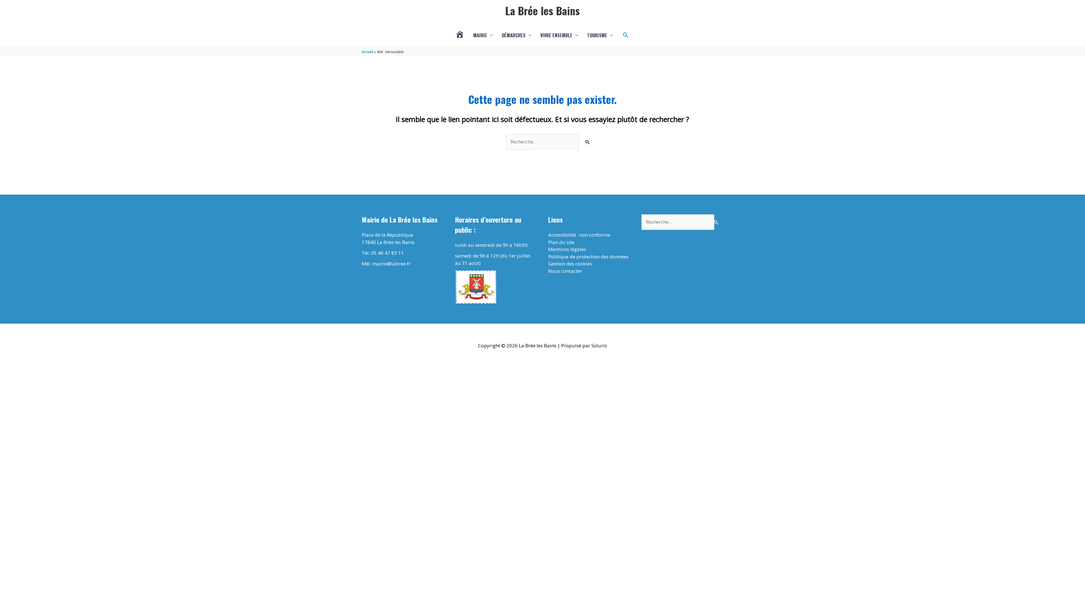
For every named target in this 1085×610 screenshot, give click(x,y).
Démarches (514, 35)
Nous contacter (565, 271)
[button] (626, 35)
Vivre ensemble (556, 35)
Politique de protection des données (588, 256)
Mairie (480, 35)
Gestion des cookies (570, 263)
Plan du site (561, 242)
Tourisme (597, 35)
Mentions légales (567, 249)
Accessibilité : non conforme (579, 235)
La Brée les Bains (542, 10)
